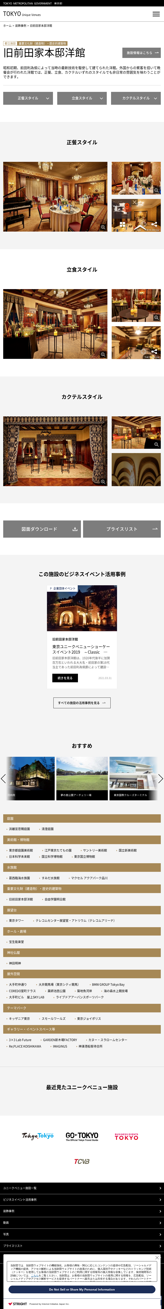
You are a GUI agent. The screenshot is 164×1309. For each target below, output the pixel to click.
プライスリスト (13, 1245)
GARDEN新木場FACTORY (60, 1039)
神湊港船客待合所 (90, 1046)
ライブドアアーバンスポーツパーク (80, 997)
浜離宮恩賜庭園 (19, 828)
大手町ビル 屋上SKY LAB (26, 997)
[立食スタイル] (55, 324)
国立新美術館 (128, 850)
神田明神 (15, 963)
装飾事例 (20, 25)
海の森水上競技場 (116, 990)
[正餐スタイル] (55, 197)
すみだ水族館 (51, 878)
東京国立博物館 (84, 856)
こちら (35, 1275)
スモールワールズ (54, 1018)
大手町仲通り (18, 984)
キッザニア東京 (19, 1018)
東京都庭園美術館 (21, 850)
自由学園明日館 (55, 899)
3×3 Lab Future (20, 1039)
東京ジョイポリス (89, 1018)
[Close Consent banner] (157, 1257)
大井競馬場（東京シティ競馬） (60, 984)
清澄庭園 (48, 828)
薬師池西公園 (57, 990)
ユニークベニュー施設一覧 (20, 1188)
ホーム (7, 25)
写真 (6, 1234)
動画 (6, 1222)
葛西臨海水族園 (19, 878)
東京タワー (16, 920)
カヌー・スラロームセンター (107, 1039)
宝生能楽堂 (16, 941)
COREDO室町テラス (22, 990)
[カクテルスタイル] (55, 451)
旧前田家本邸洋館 (21, 899)
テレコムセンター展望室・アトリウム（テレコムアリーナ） (76, 920)
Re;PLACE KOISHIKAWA (25, 1046)
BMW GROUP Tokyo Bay (108, 984)
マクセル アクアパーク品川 (89, 878)
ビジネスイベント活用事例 (20, 1199)
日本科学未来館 (19, 856)
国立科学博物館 (52, 856)
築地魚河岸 (84, 990)
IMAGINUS (60, 1046)
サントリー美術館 (95, 850)
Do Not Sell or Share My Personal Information (82, 1289)
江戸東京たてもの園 (58, 850)
